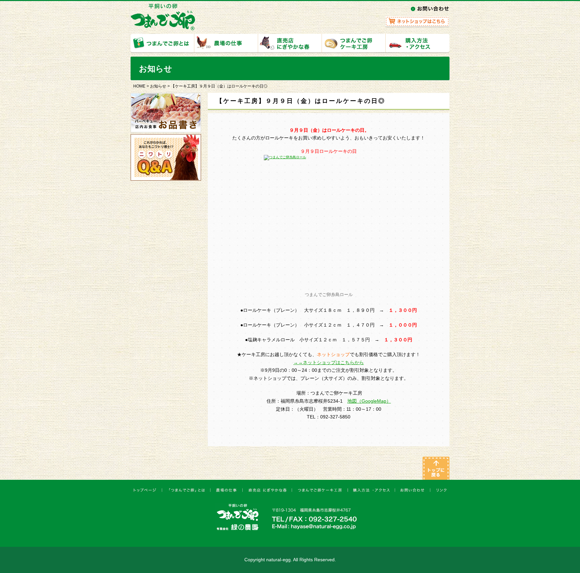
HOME (139, 86)
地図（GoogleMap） (369, 401)
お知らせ (158, 86)
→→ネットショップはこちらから (328, 362)
